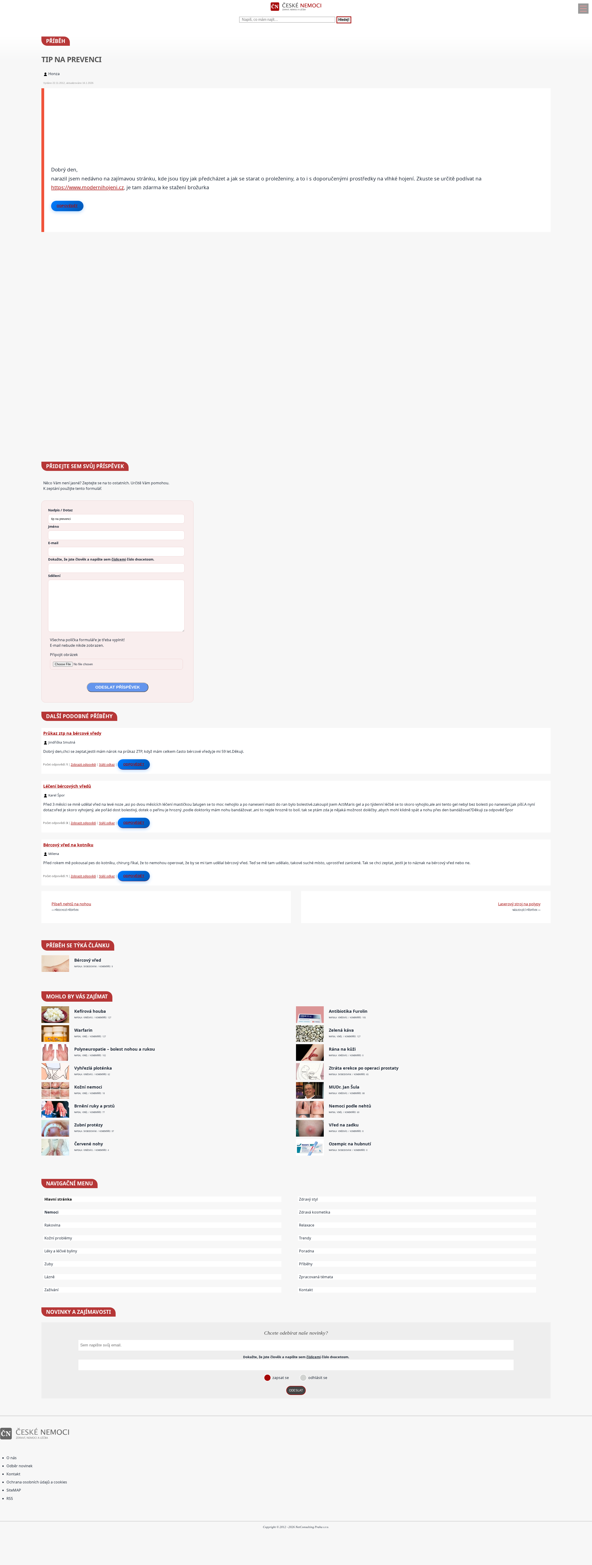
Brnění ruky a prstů (94, 1106)
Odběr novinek (19, 1465)
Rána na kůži (342, 1049)
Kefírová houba (90, 1011)
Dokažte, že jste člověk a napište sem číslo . (101, 559)
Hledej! (343, 20)
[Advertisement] (183, 120)
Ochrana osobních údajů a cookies (36, 1482)
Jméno (53, 526)
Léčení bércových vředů (67, 786)
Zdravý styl (308, 1199)
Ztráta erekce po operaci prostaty (363, 1068)
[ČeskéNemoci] (296, 11)
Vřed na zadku (344, 1125)
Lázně (49, 1276)
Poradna (306, 1251)
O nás (11, 1457)
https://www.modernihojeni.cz (87, 187)
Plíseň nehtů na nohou (71, 903)
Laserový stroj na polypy (519, 903)
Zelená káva (341, 1030)
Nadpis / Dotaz (60, 510)
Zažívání (51, 1289)
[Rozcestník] (583, 8)
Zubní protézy (88, 1125)
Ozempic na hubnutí (350, 1144)
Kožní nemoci (88, 1087)
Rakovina (52, 1225)
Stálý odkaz (107, 764)
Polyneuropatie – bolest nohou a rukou (114, 1049)
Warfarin (83, 1030)
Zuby (48, 1263)
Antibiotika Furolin (348, 1011)
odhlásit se (317, 1377)
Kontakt (306, 1289)
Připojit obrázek (64, 654)
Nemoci (51, 1212)
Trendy (305, 1238)
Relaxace (306, 1225)
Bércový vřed (87, 960)
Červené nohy (88, 1144)
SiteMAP (13, 1490)
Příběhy (305, 1263)
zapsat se (280, 1377)
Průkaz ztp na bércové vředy (72, 733)
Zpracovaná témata (316, 1276)
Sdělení (54, 575)
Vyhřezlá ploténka (93, 1068)
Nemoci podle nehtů (350, 1106)
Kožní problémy (58, 1238)
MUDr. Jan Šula (344, 1087)
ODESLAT (296, 1390)
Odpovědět (67, 206)
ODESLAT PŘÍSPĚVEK (117, 687)
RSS (9, 1498)
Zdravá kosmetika (314, 1212)
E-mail (53, 542)
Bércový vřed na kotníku (68, 845)
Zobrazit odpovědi (83, 764)
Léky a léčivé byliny (60, 1251)
